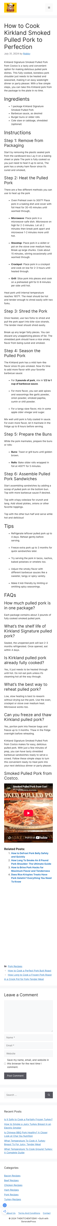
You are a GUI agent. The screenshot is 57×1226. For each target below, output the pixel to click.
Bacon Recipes (12, 1175)
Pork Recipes (15, 966)
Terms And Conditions (29, 1213)
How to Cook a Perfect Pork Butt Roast (29, 970)
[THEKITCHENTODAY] (10, 7)
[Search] (49, 1095)
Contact (46, 1213)
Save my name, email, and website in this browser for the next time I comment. (28, 1063)
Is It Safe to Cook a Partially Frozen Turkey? (28, 1119)
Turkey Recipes (12, 1199)
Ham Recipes (11, 1190)
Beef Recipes (11, 1180)
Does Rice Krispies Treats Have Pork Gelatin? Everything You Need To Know (31, 878)
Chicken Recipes (13, 1185)
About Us (11, 1213)
